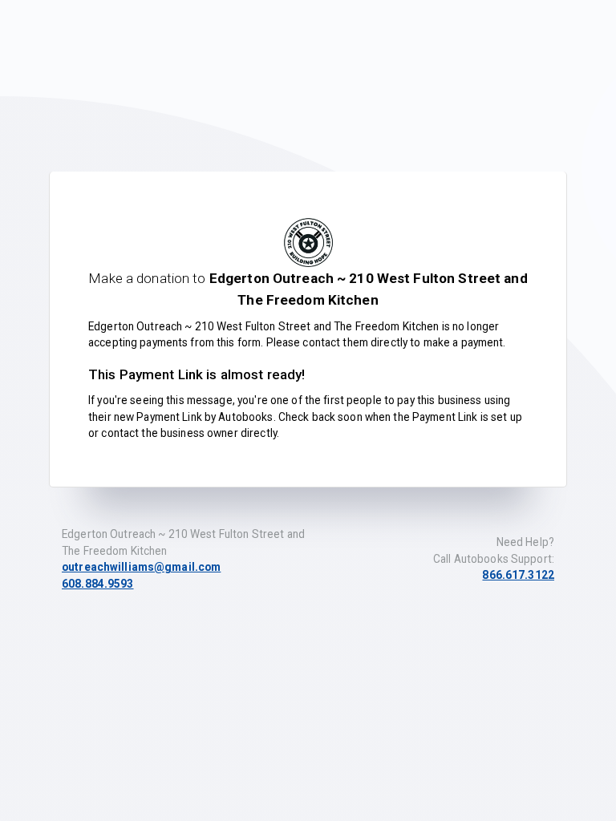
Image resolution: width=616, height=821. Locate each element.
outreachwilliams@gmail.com (141, 566)
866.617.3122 (518, 574)
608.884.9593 (98, 583)
